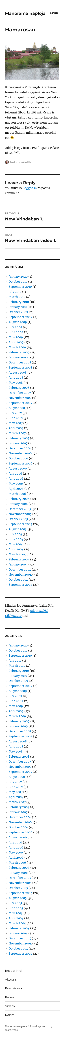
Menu (54, 13)
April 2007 (16, 428)
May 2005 (16, 544)
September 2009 (20, 317)
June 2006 (16, 478)
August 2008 (18, 372)
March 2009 (17, 347)
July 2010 (15, 291)
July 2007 (15, 413)
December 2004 (20, 569)
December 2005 (20, 509)
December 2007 (20, 392)
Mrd (12, 162)
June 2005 (16, 539)
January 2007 (18, 443)
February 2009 (19, 352)
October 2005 (18, 519)
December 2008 (20, 362)
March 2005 (17, 554)
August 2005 (18, 529)
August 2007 (18, 408)
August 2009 (18, 322)
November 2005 (20, 514)
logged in (30, 188)
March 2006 (17, 494)
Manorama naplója (25, 13)
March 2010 (17, 297)
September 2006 (20, 463)
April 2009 (16, 342)
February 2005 (19, 559)
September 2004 (20, 584)
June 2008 (16, 377)
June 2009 (16, 332)
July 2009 (15, 327)
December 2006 (20, 448)
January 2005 (18, 564)
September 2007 (20, 403)
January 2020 (18, 276)
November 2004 (20, 574)
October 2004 (18, 579)
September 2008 (20, 367)
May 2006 (16, 483)
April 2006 (16, 488)
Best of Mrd (13, 970)
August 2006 (18, 468)
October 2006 (18, 458)
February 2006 (19, 499)
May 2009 (16, 337)
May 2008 (16, 382)
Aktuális (26, 162)
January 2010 (18, 307)
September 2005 (20, 524)
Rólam (9, 1015)
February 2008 (19, 387)
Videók (10, 1006)
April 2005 (16, 549)
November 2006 (20, 453)
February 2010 (19, 302)
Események (13, 988)
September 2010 (20, 286)
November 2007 (20, 398)
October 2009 (18, 312)
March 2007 (17, 433)
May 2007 (16, 423)
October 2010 (18, 281)
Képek (9, 997)
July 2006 (15, 473)
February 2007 (19, 438)
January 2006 (18, 504)
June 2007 (16, 418)
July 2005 (15, 534)
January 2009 (18, 357)
